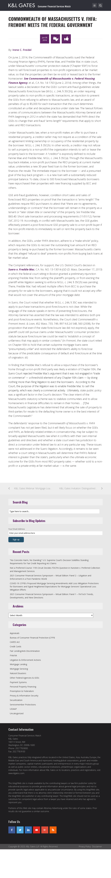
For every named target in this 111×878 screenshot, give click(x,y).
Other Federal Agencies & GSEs (24, 677)
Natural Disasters (18, 673)
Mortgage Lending (18, 664)
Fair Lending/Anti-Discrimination (25, 651)
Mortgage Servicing (19, 668)
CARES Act (15, 642)
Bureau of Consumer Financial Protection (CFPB (32, 637)
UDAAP (13, 709)
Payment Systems (18, 682)
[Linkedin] (28, 829)
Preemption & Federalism (22, 691)
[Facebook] (11, 829)
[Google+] (44, 829)
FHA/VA (13, 655)
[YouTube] (36, 829)
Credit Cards (15, 646)
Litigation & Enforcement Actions (25, 660)
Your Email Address (16, 529)
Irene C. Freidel (22, 50)
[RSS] (53, 829)
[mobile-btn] (94, 5)
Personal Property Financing (23, 686)
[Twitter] (20, 829)
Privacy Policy (85, 846)
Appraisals (14, 633)
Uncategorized (16, 713)
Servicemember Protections (23, 704)
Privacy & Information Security (24, 695)
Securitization (16, 700)
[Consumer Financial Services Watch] (39, 4)
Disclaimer (97, 846)
